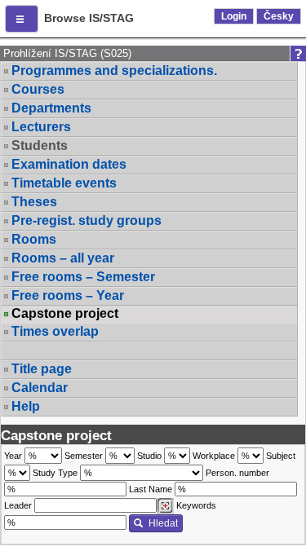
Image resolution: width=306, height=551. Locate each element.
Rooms (33, 239)
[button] (21, 19)
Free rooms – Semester (83, 277)
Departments (51, 108)
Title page (41, 369)
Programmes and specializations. (114, 70)
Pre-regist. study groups (86, 220)
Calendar (39, 388)
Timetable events (64, 183)
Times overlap (55, 331)
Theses (34, 202)
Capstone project (64, 313)
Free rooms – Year (67, 295)
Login (233, 16)
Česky (279, 16)
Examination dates (68, 164)
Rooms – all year (62, 258)
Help (25, 406)
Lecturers (41, 127)
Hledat (163, 523)
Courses (37, 89)
